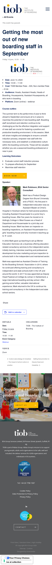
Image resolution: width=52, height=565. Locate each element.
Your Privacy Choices (19, 558)
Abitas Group (17, 447)
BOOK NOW (10, 176)
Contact (21, 527)
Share (5, 303)
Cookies (30, 548)
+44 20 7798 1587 (28, 483)
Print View (14, 542)
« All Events (7, 17)
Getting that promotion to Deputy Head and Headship (40, 362)
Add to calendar (15, 312)
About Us (21, 405)
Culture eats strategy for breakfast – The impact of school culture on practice (19, 362)
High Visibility (36, 542)
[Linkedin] (26, 506)
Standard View (24, 542)
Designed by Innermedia (26, 551)
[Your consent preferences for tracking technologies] (4, 561)
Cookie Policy (25, 491)
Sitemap (23, 548)
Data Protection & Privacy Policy (25, 494)
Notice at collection (12, 562)
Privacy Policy (25, 497)
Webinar (5, 342)
